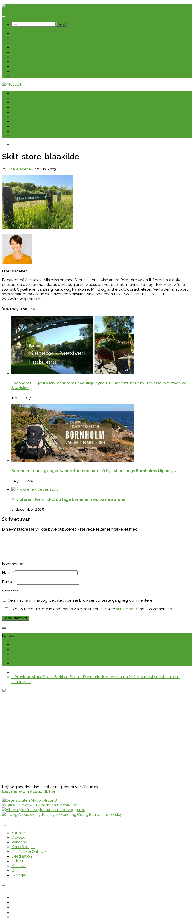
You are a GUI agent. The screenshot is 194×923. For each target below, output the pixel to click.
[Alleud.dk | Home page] (12, 6)
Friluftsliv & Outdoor (29, 52)
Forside (18, 33)
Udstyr (17, 61)
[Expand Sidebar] (4, 628)
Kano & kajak (23, 47)
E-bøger (19, 75)
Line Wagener (19, 169)
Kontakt (18, 66)
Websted (10, 591)
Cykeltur (19, 37)
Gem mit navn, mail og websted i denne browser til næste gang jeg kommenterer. (81, 600)
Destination (21, 56)
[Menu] (4, 16)
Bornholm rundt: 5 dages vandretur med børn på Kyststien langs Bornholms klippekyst (94, 470)
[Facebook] (12, 653)
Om (14, 70)
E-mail (9, 581)
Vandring (19, 42)
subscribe (124, 609)
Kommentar (14, 563)
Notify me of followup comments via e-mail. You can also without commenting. (92, 609)
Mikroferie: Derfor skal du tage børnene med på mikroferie (68, 499)
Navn (8, 572)
